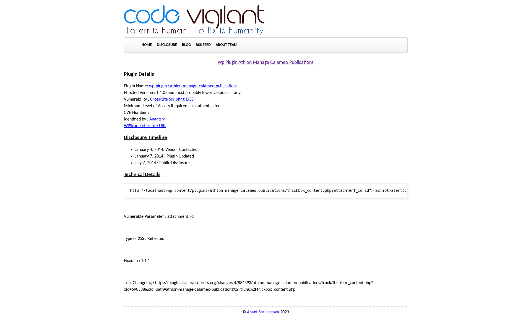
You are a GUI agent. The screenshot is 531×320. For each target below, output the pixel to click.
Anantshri (157, 119)
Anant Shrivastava (263, 312)
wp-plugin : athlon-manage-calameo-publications (193, 86)
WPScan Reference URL (145, 126)
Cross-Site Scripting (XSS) (172, 99)
